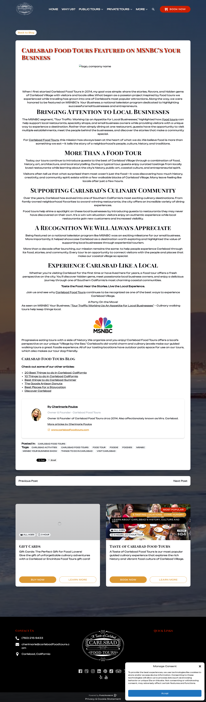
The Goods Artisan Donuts (43, 383)
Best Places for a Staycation (45, 387)
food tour (99, 447)
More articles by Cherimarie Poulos (70, 424)
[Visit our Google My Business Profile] (87, 671)
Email (53, 460)
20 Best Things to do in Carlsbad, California (56, 372)
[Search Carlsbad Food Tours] (153, 9)
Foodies (127, 447)
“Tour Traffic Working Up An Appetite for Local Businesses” (112, 305)
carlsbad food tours (75, 447)
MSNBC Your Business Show (40, 451)
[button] (199, 666)
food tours (170, 119)
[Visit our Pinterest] (105, 671)
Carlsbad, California (36, 653)
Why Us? (68, 9)
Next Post (180, 480)
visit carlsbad (106, 451)
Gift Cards (30, 546)
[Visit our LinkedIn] (99, 671)
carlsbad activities (44, 447)
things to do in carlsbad (77, 451)
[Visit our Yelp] (101, 677)
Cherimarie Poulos (65, 406)
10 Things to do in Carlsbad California (51, 376)
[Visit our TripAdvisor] (118, 671)
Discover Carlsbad (38, 390)
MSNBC (140, 447)
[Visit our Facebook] (80, 671)
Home (53, 9)
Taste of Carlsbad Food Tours (140, 546)
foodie (114, 447)
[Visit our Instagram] (93, 671)
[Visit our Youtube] (106, 677)
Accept (164, 693)
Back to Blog (26, 32)
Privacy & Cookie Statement (103, 699)
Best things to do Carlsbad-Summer (50, 379)
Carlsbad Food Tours (66, 91)
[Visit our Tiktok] (111, 671)
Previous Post (28, 480)
